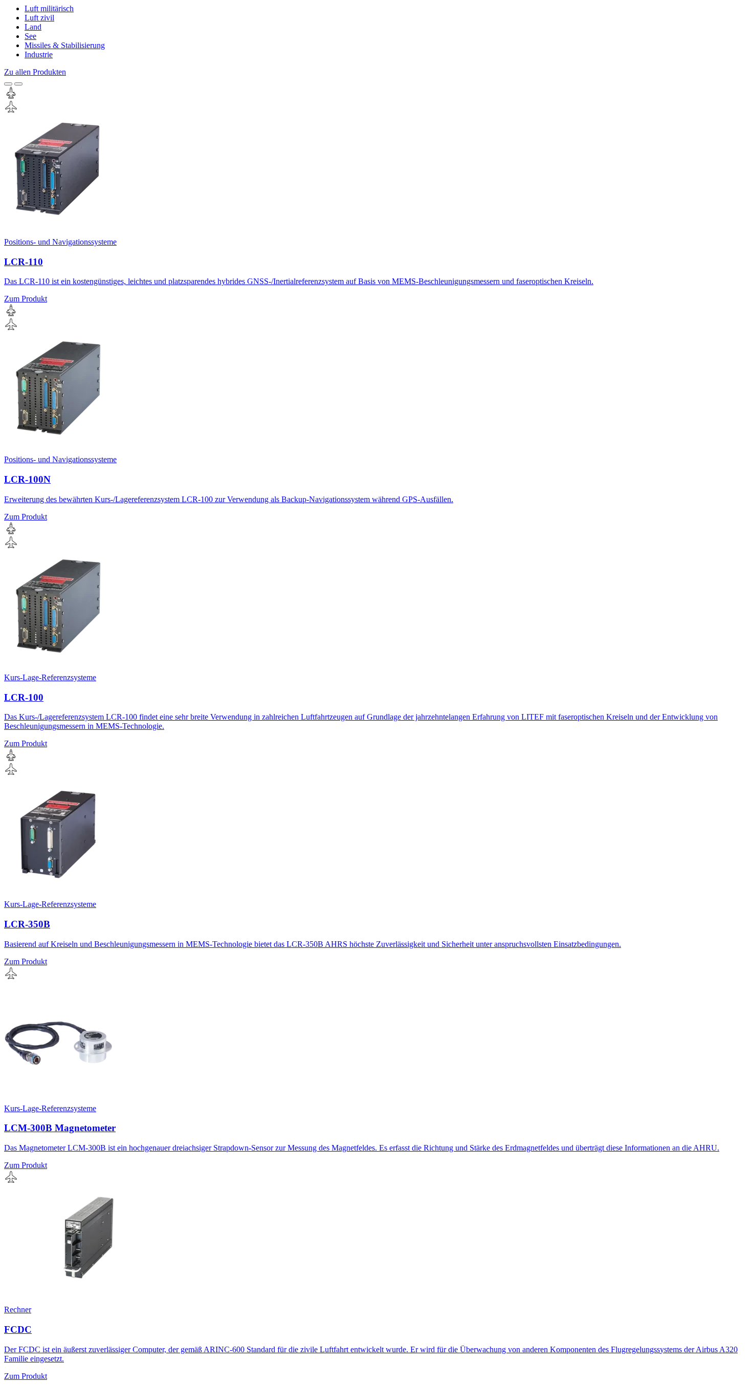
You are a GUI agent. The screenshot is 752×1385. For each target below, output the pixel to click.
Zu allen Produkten (35, 72)
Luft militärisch (49, 8)
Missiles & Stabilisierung (65, 45)
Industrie (39, 54)
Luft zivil (39, 17)
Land (33, 27)
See (30, 36)
